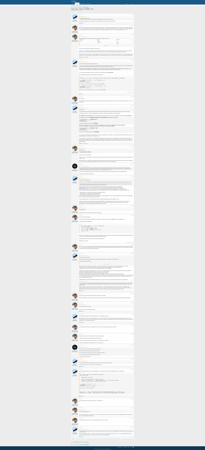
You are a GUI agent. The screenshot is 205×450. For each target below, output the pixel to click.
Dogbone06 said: (82, 16)
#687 (132, 244)
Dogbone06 (73, 10)
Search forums (77, 5)
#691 (132, 314)
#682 (132, 146)
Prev (73, 12)
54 (87, 12)
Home (73, 3)
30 (84, 12)
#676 (132, 14)
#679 (132, 59)
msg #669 (84, 157)
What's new (82, 3)
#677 (132, 25)
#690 (132, 302)
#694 (132, 345)
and (85, 57)
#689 (132, 293)
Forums (77, 3)
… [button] (76, 12)
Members (88, 3)
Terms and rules (119, 447)
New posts (72, 5)
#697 (132, 398)
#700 (132, 427)
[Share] (130, 14)
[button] (85, 4)
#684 (132, 176)
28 (81, 12)
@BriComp (113, 29)
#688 (132, 253)
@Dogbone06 (117, 433)
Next (90, 12)
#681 (132, 105)
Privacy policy (125, 447)
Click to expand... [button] (106, 45)
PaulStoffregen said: (83, 62)
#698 (132, 407)
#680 (132, 96)
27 (79, 12)
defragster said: (82, 148)
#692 (132, 325)
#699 (132, 418)
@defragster (81, 50)
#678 (132, 34)
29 (82, 12)
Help (128, 447)
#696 (132, 369)
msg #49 (125, 29)
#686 (132, 215)
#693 (132, 334)
